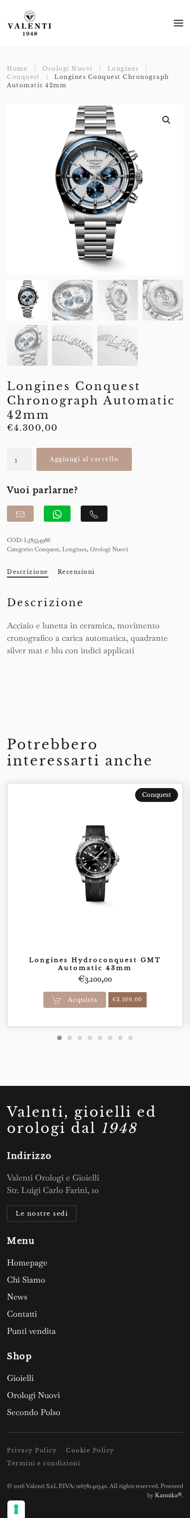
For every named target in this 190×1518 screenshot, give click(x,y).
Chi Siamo (26, 1279)
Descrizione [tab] (27, 571)
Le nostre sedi (42, 1213)
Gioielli (20, 1378)
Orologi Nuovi (109, 549)
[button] (178, 23)
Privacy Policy (32, 1450)
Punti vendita (31, 1330)
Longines (74, 549)
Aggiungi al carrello (84, 459)
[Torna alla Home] (30, 23)
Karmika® (168, 1495)
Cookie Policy (90, 1450)
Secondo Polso (33, 1412)
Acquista (81, 999)
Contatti (22, 1313)
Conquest (47, 549)
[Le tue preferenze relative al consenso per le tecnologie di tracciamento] (16, 1509)
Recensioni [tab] (76, 571)
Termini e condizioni (43, 1463)
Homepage (27, 1262)
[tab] (59, 1038)
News (17, 1296)
